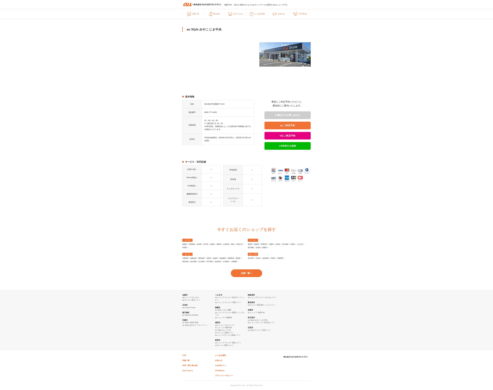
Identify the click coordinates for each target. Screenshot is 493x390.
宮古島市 (251, 258)
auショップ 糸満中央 (256, 312)
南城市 (215, 258)
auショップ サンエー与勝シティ (228, 302)
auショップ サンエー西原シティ (228, 343)
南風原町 (193, 258)
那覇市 (264, 247)
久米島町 (226, 261)
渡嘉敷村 (223, 258)
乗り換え (216, 14)
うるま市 (300, 244)
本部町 (184, 247)
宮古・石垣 (253, 254)
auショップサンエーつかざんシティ (262, 297)
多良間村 (265, 258)
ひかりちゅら (238, 14)
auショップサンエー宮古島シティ (261, 322)
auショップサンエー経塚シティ (227, 335)
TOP (184, 355)
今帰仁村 (239, 244)
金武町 (199, 244)
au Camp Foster (189, 307)
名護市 (212, 244)
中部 (254, 240)
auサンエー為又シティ (191, 300)
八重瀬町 (234, 261)
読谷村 (258, 247)
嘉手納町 (251, 247)
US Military (303, 14)
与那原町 (185, 258)
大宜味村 (226, 244)
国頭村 (219, 244)
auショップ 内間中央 (223, 327)
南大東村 (193, 261)
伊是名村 (218, 261)
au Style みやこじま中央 (257, 320)
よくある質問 (260, 14)
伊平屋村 (210, 261)
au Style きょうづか (223, 330)
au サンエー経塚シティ (224, 333)
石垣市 (258, 258)
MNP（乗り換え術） (190, 365)
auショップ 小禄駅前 (223, 317)
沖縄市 (271, 244)
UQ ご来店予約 (287, 135)
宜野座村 (192, 244)
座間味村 (231, 258)
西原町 (256, 244)
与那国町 (280, 258)
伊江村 (205, 244)
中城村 (292, 244)
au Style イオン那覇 (223, 310)
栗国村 (238, 258)
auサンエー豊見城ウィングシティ (261, 305)
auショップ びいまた (190, 297)
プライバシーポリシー (224, 375)
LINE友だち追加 (287, 146)
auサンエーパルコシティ (225, 325)
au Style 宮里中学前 (190, 322)
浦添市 (250, 244)
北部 (188, 240)
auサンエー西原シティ (224, 345)
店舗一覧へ (246, 273)
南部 (188, 254)
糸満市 (209, 258)
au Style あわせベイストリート (194, 325)
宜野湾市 (264, 244)
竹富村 (273, 258)
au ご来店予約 (287, 125)
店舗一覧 (195, 14)
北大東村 (201, 261)
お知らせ (281, 14)
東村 (232, 244)
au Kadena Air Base (190, 315)
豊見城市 (201, 258)
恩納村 (184, 244)
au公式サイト (220, 365)
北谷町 (278, 244)
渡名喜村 (185, 261)
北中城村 (285, 244)
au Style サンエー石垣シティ (259, 330)
